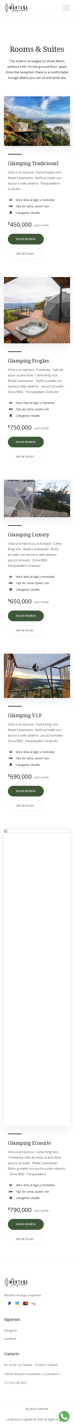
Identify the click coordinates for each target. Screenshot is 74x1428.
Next (60, 124)
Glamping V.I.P (25, 715)
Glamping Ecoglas (28, 360)
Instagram (10, 1330)
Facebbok (10, 1339)
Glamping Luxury (28, 534)
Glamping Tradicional (33, 163)
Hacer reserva (26, 239)
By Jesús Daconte (37, 1409)
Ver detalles (25, 253)
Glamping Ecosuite (29, 1142)
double (35, 213)
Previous (14, 124)
